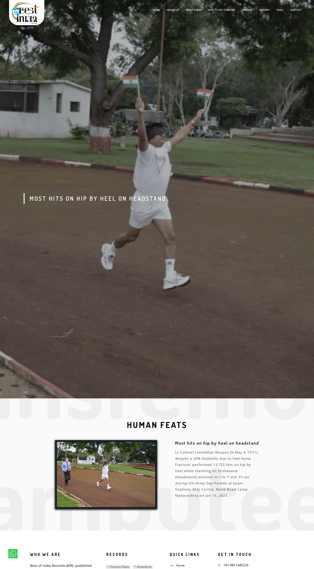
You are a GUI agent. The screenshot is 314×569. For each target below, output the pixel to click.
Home (156, 10)
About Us (172, 10)
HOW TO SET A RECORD (221, 10)
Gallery (264, 10)
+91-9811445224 (236, 565)
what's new (193, 10)
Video (279, 10)
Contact (296, 10)
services (247, 10)
